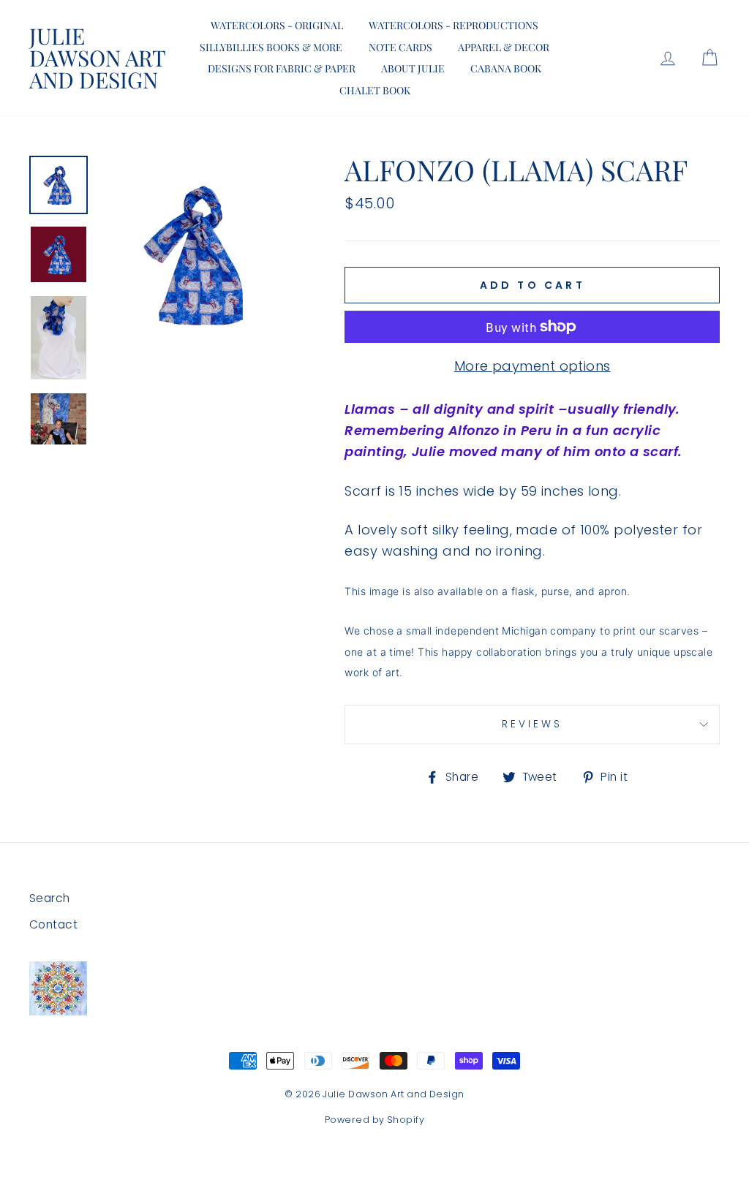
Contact (53, 924)
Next (58, 448)
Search (49, 898)
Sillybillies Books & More (271, 47)
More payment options (532, 366)
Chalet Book (374, 90)
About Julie (413, 68)
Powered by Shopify (374, 1119)
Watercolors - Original (277, 25)
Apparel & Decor (503, 47)
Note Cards (400, 47)
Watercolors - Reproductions (453, 25)
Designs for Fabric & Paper (281, 68)
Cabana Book (505, 68)
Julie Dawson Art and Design (97, 57)
